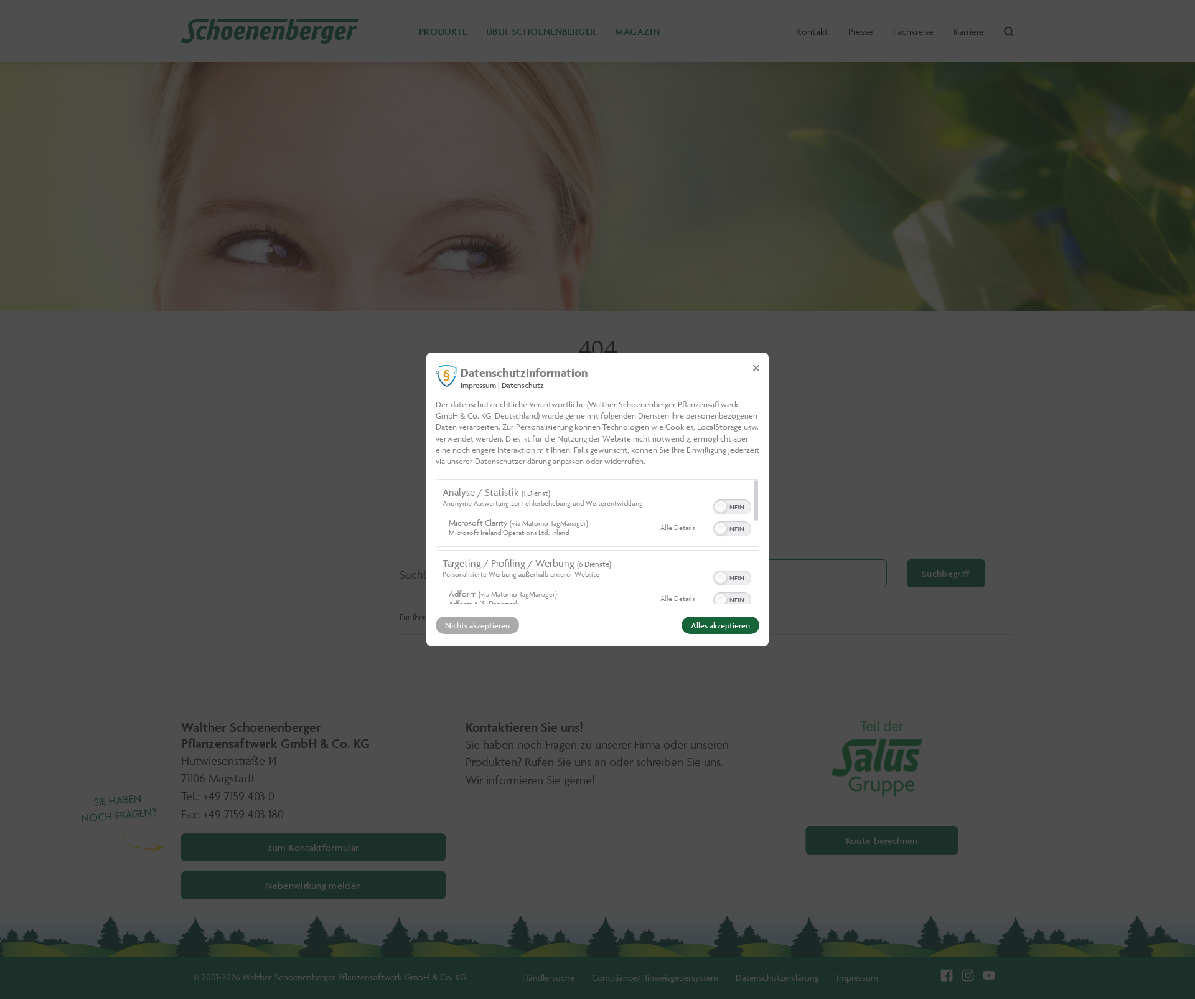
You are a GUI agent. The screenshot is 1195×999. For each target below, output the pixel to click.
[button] (720, 507)
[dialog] (597, 499)
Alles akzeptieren (720, 625)
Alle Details (677, 527)
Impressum (478, 385)
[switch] (732, 505)
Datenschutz (523, 385)
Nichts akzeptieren (477, 625)
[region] (597, 541)
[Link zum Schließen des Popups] (756, 368)
